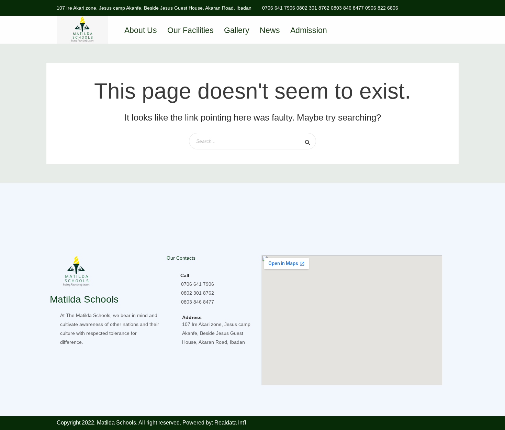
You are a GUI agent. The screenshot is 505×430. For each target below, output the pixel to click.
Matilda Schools (84, 299)
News (270, 30)
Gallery (236, 30)
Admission (308, 30)
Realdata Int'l (230, 423)
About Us (140, 30)
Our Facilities (190, 30)
